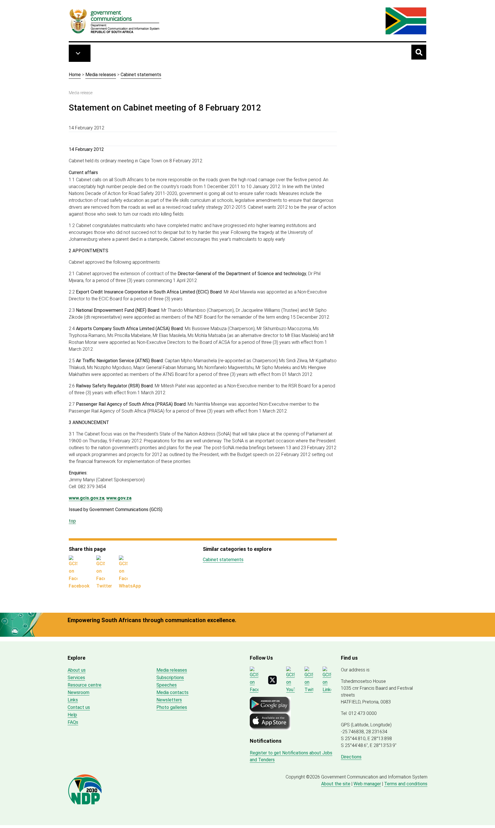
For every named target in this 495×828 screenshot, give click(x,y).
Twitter (104, 586)
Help (72, 714)
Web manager (367, 783)
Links (73, 700)
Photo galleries (171, 707)
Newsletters (169, 700)
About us (77, 670)
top (72, 521)
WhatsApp (130, 586)
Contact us (79, 707)
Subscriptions (170, 677)
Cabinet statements (141, 74)
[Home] (114, 20)
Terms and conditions (405, 783)
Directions (351, 757)
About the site (335, 783)
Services (76, 677)
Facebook (79, 586)
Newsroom (78, 692)
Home (75, 74)
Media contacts (172, 692)
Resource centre (84, 685)
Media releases (100, 74)
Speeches (166, 685)
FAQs (73, 722)
